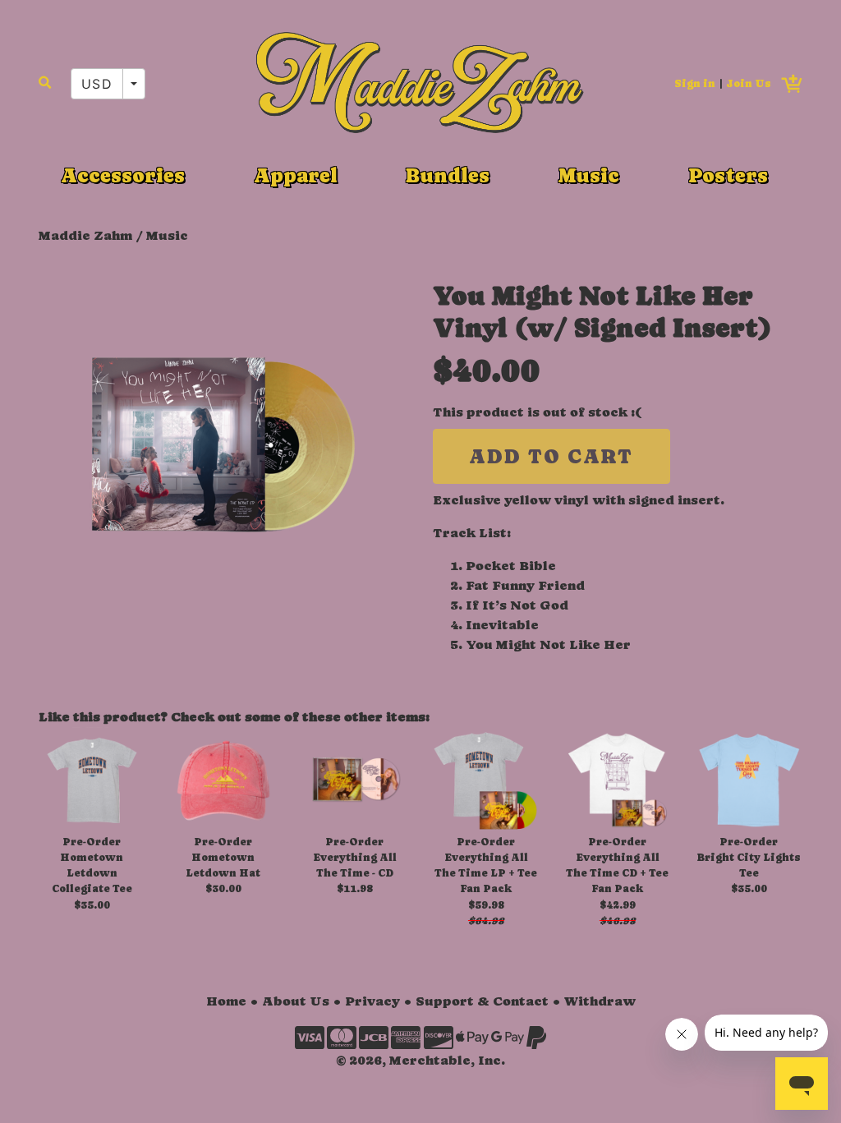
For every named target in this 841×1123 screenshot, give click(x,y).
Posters (728, 175)
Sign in (694, 83)
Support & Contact (482, 1001)
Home (226, 1001)
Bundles (447, 175)
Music (588, 175)
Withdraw (600, 1001)
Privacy (372, 1001)
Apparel (296, 175)
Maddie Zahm (85, 235)
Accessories (123, 175)
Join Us (748, 83)
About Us (295, 1001)
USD (97, 84)
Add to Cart (551, 456)
